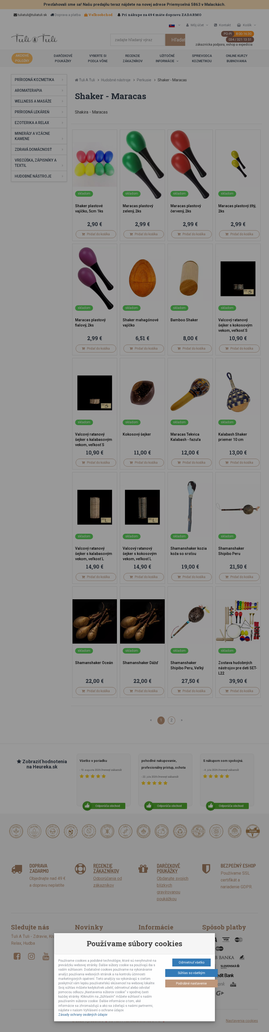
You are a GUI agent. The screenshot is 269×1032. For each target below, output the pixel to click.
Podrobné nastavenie (191, 983)
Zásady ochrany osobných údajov (82, 1015)
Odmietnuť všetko (191, 962)
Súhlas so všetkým (191, 973)
